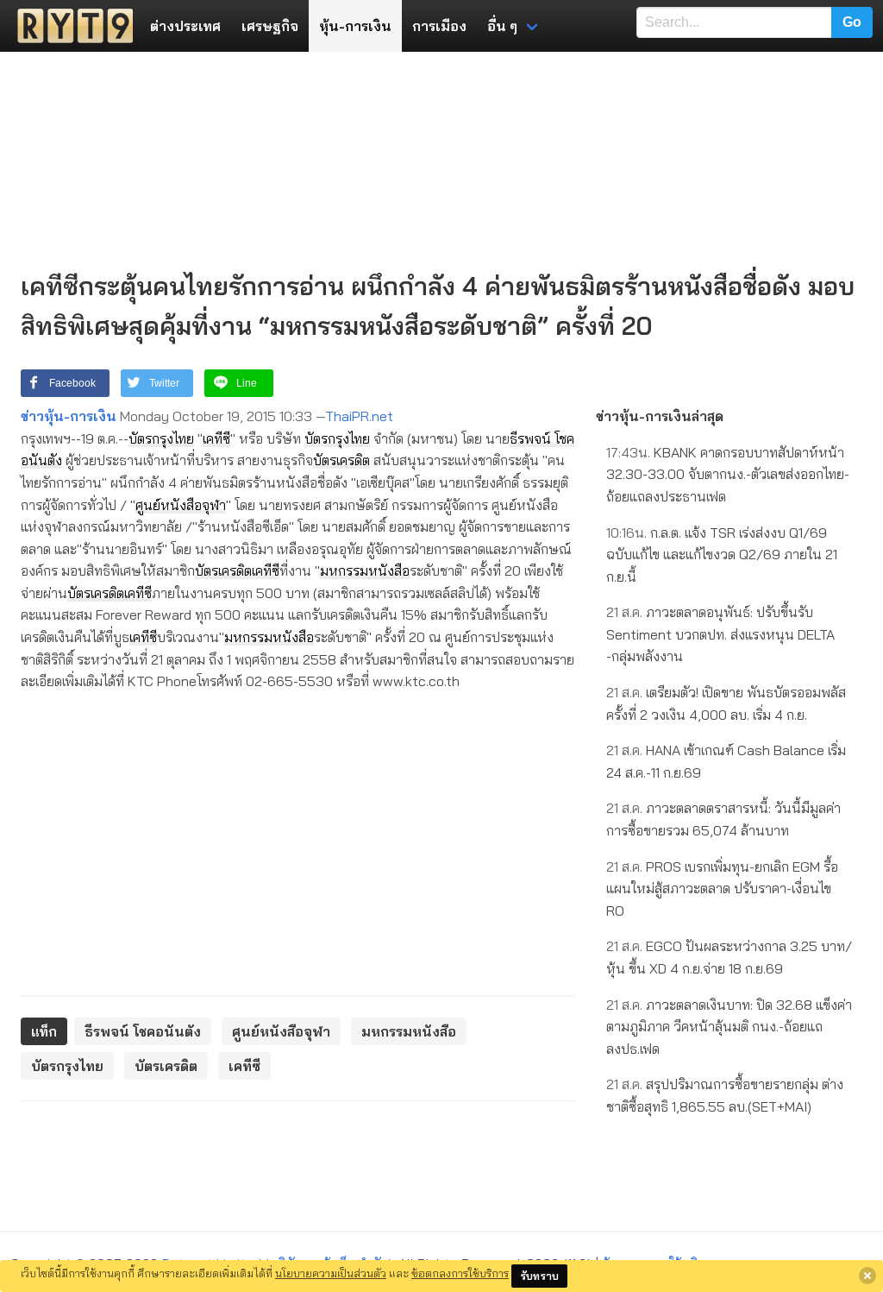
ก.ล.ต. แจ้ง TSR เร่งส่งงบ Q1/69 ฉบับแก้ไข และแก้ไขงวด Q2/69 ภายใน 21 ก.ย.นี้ (721, 554)
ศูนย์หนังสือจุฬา (180, 505)
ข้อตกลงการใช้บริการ (460, 1273)
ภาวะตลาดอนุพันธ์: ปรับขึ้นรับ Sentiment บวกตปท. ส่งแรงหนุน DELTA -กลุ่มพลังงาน (720, 634)
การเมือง (439, 26)
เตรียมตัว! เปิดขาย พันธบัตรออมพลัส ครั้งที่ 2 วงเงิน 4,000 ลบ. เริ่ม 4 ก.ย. (726, 703)
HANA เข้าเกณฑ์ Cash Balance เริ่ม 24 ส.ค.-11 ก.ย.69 (726, 761)
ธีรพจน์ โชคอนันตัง (143, 1031)
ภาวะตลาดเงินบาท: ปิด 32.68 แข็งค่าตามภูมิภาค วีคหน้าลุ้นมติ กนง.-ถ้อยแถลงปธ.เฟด (729, 1026)
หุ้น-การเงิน (355, 26)
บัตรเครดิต (341, 460)
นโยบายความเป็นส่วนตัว (330, 1273)
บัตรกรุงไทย (161, 438)
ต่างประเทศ (185, 26)
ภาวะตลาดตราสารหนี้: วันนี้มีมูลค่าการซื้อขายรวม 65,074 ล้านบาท (723, 819)
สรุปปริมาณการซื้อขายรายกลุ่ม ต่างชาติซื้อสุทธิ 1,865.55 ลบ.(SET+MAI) (724, 1095)
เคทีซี (216, 438)
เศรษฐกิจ (269, 26)
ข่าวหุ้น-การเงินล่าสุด (659, 416)
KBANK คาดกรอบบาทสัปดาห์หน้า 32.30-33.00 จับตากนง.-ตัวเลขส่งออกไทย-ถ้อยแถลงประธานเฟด (727, 474)
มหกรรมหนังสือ (365, 570)
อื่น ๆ (502, 26)
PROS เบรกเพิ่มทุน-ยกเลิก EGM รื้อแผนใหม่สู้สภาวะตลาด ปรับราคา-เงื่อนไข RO (722, 888)
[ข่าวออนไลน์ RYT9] (70, 26)
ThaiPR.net (359, 416)
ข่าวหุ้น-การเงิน (68, 416)
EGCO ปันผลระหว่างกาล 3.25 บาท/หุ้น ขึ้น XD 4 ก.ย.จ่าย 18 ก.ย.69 (729, 957)
